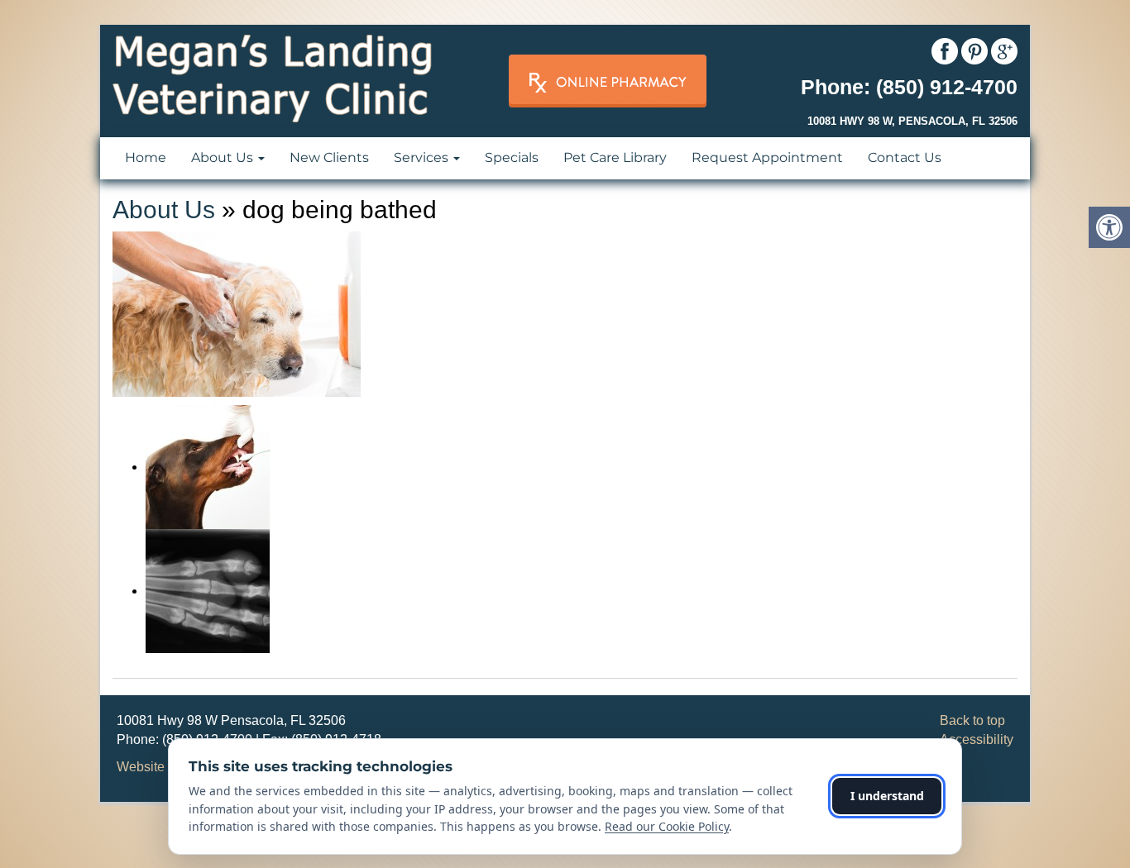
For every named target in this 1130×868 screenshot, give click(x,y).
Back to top (972, 720)
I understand (887, 796)
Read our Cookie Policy (667, 826)
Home (145, 157)
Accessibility (976, 739)
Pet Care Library (615, 157)
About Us (223, 157)
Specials (512, 157)
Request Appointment (767, 157)
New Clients (329, 157)
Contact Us (904, 157)
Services (423, 157)
